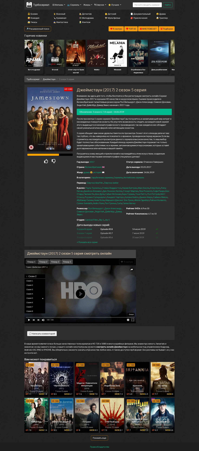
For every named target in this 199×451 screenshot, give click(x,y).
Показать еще (99, 438)
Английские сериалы (133, 177)
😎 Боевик (33, 14)
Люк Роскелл (145, 191)
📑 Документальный (140, 14)
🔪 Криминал (59, 18)
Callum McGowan (113, 194)
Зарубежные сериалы (102, 177)
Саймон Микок (160, 197)
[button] (87, 242)
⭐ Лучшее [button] (114, 5)
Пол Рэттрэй (153, 194)
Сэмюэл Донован (85, 211)
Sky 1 (101, 220)
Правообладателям (99, 447)
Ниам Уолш (99, 200)
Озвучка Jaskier (111, 183)
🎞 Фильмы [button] (58, 5)
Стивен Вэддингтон (111, 188)
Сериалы (118, 177)
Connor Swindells (84, 203)
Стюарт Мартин (130, 191)
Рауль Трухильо (93, 188)
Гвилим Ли (89, 194)
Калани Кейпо (131, 197)
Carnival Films (91, 220)
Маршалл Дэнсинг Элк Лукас (119, 200)
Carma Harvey (129, 203)
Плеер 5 (67, 262)
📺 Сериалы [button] (73, 5)
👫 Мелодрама (86, 18)
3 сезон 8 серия (84, 229)
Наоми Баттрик (129, 188)
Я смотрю (128, 262)
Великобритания (93, 167)
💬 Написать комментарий (42, 333)
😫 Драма (161, 14)
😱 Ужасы (32, 22)
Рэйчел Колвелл (158, 200)
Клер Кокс (155, 188)
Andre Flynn (98, 203)
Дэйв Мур (110, 211)
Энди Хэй (99, 211)
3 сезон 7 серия (84, 233)
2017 (92, 162)
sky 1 (107, 220)
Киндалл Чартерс (115, 197)
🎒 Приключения (139, 18)
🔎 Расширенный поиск (37, 29)
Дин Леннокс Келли (112, 191)
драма (87, 172)
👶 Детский (110, 14)
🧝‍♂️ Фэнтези (84, 22)
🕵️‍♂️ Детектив (85, 14)
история (97, 172)
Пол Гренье (110, 203)
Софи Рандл (159, 191)
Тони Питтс (140, 194)
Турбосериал (41, 4)
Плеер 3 (55, 262)
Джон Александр (113, 208)
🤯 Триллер (162, 18)
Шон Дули (100, 194)
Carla (119, 203)
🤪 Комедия (33, 18)
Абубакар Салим (85, 200)
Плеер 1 (31, 262)
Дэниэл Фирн (145, 197)
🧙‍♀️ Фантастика (60, 22)
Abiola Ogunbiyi (141, 200)
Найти (168, 5)
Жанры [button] (87, 5)
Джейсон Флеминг (93, 191)
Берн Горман (128, 194)
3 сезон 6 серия (84, 237)
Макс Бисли (143, 188)
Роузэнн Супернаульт (95, 197)
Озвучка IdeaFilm (95, 183)
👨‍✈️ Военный (59, 14)
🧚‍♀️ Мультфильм (112, 18)
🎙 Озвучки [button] (99, 5)
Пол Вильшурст (95, 208)
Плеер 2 (43, 262)
